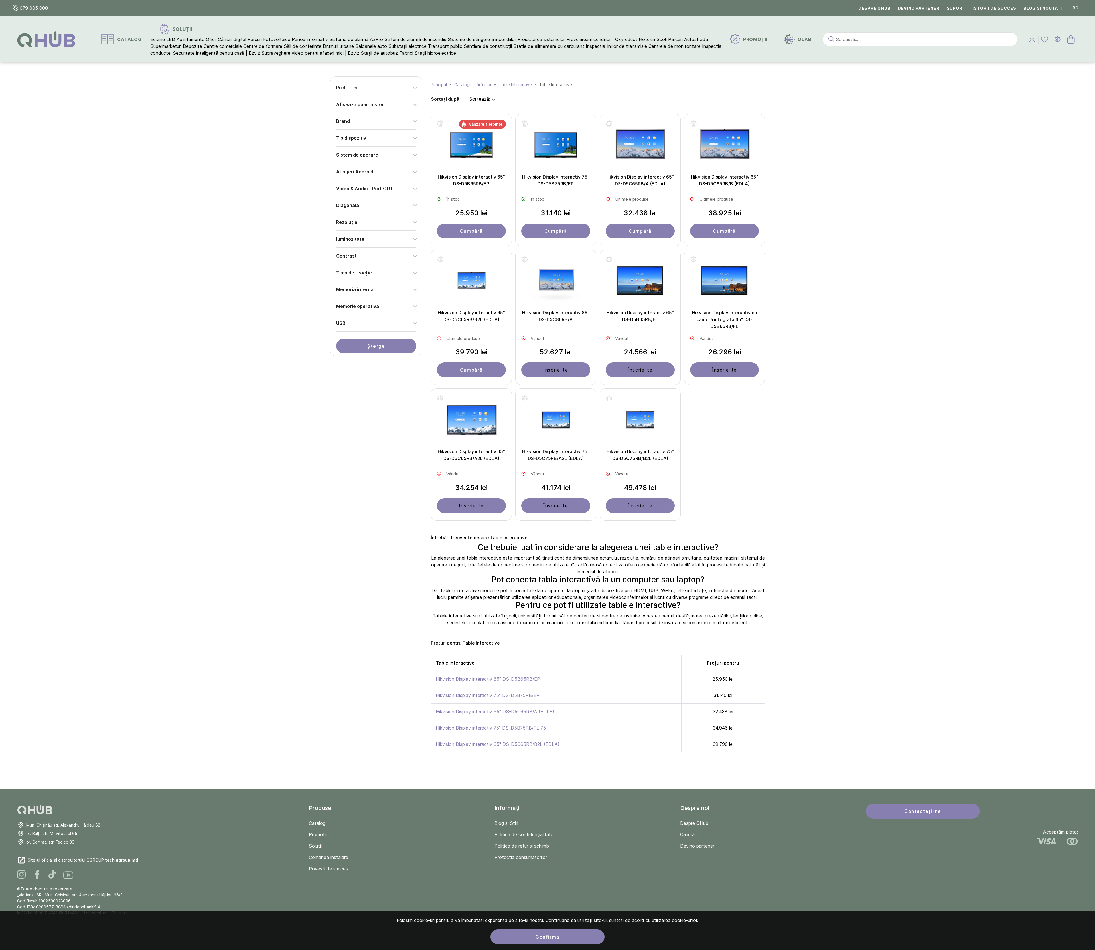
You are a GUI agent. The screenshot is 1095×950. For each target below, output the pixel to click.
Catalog (317, 823)
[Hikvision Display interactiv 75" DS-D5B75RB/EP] (555, 146)
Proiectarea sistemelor (541, 39)
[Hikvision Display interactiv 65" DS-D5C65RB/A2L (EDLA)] (471, 421)
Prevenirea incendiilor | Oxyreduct (601, 39)
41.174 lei (555, 487)
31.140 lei (556, 213)
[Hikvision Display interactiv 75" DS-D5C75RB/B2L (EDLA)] (640, 421)
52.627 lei (556, 352)
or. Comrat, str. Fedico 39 (50, 842)
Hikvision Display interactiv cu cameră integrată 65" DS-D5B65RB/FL (724, 319)
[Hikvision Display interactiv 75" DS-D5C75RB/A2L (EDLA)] (555, 421)
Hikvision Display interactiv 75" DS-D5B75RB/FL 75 (491, 728)
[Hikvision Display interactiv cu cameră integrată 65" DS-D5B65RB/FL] (724, 282)
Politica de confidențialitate (523, 834)
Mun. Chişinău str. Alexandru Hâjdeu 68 (63, 825)
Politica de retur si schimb (521, 846)
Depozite (192, 46)
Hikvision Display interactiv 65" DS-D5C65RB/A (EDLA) (640, 180)
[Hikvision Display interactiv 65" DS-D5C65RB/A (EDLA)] (640, 146)
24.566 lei (640, 352)
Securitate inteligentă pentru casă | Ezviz (216, 53)
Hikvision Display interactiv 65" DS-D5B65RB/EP (471, 180)
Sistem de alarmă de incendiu (415, 39)
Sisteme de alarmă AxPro (356, 39)
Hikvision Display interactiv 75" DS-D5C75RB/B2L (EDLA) (640, 455)
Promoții (318, 834)
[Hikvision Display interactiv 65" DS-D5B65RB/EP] (471, 146)
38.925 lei (724, 213)
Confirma (547, 937)
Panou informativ (310, 39)
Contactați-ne (922, 811)
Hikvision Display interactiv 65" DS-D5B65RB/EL (640, 316)
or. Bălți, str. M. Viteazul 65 (51, 833)
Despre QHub (874, 8)
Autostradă (696, 39)
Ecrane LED (162, 39)
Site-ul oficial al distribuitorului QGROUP (83, 860)
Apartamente (190, 39)
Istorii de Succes (994, 8)
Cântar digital (232, 39)
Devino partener (919, 8)
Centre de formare (262, 46)
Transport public (445, 46)
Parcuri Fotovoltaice (269, 39)
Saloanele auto (371, 46)
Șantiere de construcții (488, 46)
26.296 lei (724, 352)
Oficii (211, 39)
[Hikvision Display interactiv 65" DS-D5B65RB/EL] (640, 282)
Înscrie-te (555, 370)
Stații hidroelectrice (435, 53)
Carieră (687, 834)
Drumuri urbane (338, 46)
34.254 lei (471, 487)
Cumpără (471, 231)
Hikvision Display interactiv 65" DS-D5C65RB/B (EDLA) (724, 180)
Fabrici (406, 53)
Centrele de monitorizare (674, 46)
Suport (956, 8)
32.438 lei (640, 213)
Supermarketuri (165, 46)
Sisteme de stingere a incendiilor (482, 39)
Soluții (315, 846)
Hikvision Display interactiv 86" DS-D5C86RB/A (555, 316)
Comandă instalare (328, 857)
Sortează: (479, 99)
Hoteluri (647, 39)
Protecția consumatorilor (520, 857)
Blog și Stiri (506, 823)
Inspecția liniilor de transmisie (616, 46)
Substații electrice (407, 46)
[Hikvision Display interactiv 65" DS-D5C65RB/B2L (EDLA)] (471, 282)
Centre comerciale (223, 46)
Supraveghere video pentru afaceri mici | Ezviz (310, 53)
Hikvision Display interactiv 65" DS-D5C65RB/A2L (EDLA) (471, 455)
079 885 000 (33, 8)
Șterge (376, 346)
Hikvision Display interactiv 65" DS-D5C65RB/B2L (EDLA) (471, 316)
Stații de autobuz (379, 53)
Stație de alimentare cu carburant (548, 46)
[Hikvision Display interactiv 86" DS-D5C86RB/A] (555, 282)
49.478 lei (640, 487)
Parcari (675, 39)
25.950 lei (471, 213)
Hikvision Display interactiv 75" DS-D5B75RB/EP (555, 180)
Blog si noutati (1042, 8)
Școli (661, 39)
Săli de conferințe (302, 46)
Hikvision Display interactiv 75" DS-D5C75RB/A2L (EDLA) (555, 455)
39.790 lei (471, 352)
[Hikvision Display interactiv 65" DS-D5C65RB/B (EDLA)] (724, 146)
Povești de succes (328, 869)
